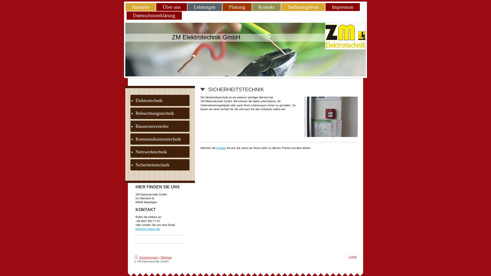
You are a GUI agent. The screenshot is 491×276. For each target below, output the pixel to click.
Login (353, 257)
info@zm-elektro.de (148, 229)
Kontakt (221, 148)
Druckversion (149, 257)
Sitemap (166, 257)
